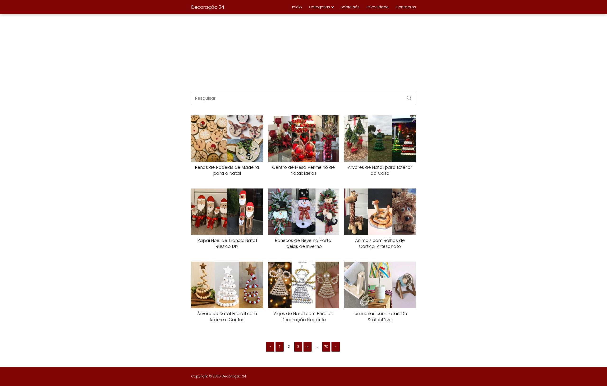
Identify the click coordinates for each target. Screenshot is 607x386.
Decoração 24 (207, 7)
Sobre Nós (350, 7)
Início (297, 7)
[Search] (407, 96)
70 (326, 346)
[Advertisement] (303, 53)
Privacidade (378, 7)
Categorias (319, 7)
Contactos (406, 7)
